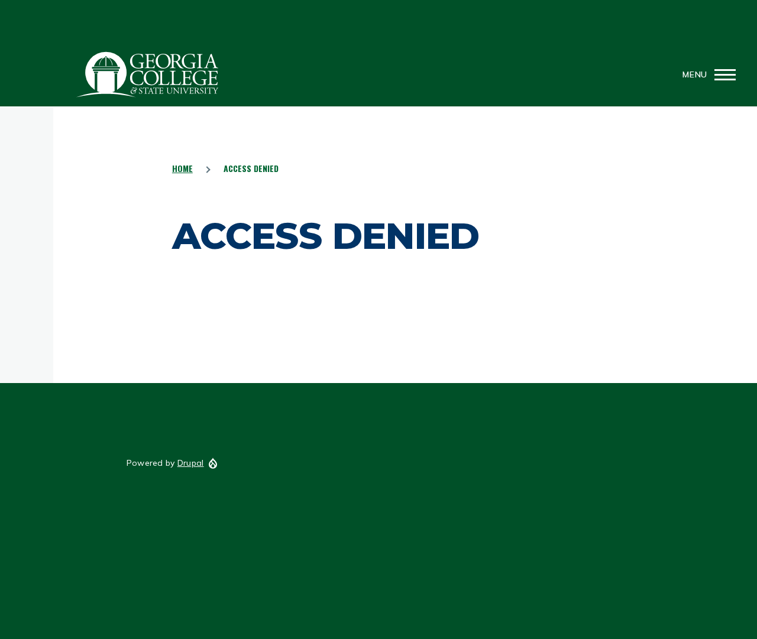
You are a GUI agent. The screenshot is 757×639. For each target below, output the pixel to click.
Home (182, 168)
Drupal (190, 463)
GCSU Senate (148, 74)
